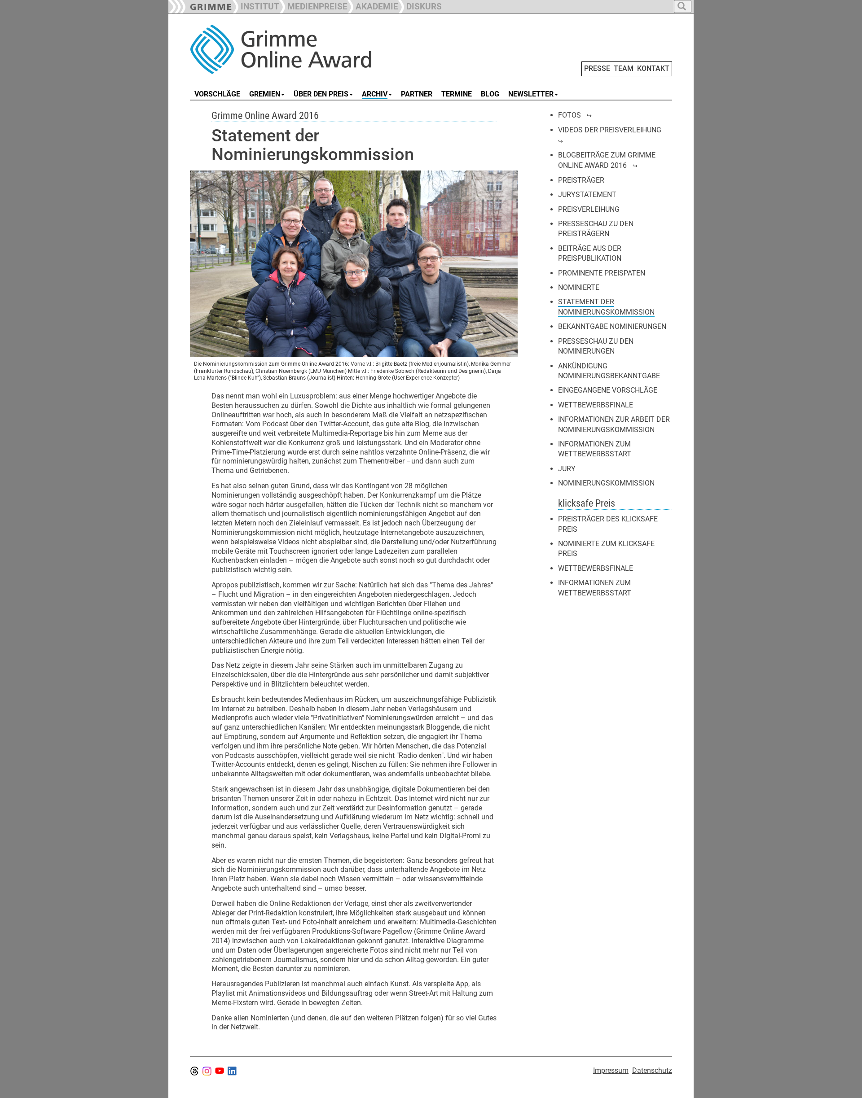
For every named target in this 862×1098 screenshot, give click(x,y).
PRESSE (597, 68)
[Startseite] (291, 49)
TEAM (623, 68)
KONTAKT (653, 68)
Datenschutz (652, 1070)
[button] (313, 5)
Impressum (611, 1070)
